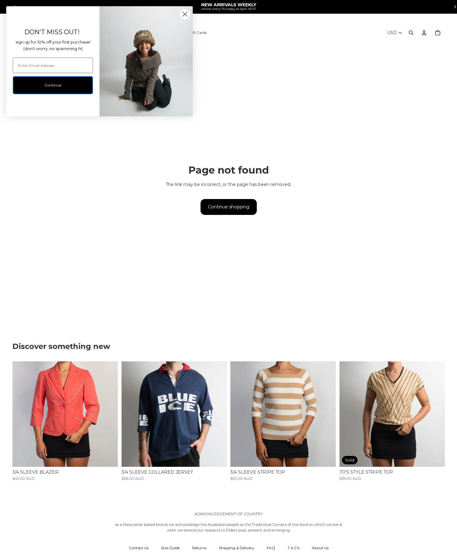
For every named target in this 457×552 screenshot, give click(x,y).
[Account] (424, 32)
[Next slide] (108, 414)
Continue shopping (228, 207)
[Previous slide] (21, 414)
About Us (320, 547)
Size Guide (170, 547)
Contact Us (139, 547)
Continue (52, 85)
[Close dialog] (184, 14)
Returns (199, 547)
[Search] (411, 32)
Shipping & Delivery (236, 547)
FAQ (271, 547)
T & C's (293, 547)
